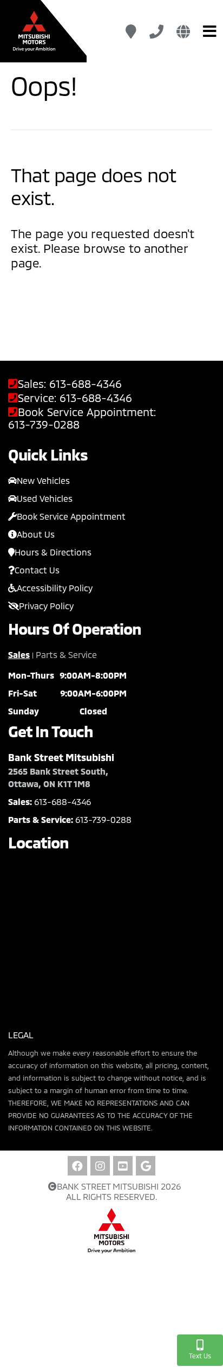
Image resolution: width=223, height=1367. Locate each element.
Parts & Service (66, 654)
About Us (36, 534)
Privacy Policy (46, 606)
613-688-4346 (85, 384)
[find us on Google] (145, 1166)
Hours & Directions (53, 552)
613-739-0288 (44, 424)
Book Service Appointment (71, 516)
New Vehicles (43, 480)
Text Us (200, 1355)
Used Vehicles (45, 498)
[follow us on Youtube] (123, 1166)
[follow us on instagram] (100, 1166)
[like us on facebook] (77, 1166)
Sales (19, 654)
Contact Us (37, 570)
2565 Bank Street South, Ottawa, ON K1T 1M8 (58, 777)
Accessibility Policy (55, 588)
